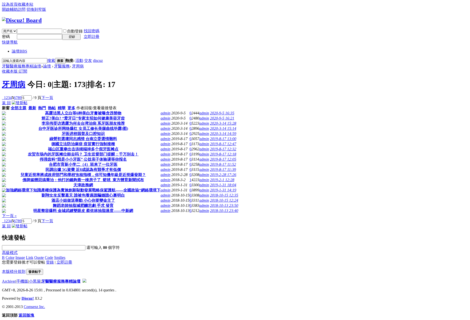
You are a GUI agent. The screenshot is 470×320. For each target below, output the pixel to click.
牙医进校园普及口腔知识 (83, 134)
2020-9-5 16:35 (222, 113)
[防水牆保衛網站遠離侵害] (84, 281)
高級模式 (10, 253)
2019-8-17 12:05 (223, 159)
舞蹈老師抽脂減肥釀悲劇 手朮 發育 (83, 205)
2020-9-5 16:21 (222, 118)
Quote (39, 257)
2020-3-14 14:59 (223, 134)
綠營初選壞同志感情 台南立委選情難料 (83, 139)
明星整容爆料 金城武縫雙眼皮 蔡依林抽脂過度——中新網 (83, 211)
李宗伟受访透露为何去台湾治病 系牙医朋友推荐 (83, 123)
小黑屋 (35, 281)
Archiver (9, 281)
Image (20, 257)
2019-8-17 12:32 (223, 149)
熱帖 (52, 108)
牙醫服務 (62, 66)
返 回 (6, 103)
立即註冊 (91, 36)
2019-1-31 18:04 (223, 185)
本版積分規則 (13, 271)
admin (165, 113)
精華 (62, 108)
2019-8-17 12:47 (223, 144)
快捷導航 (10, 42)
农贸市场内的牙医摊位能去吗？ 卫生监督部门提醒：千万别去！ (83, 154)
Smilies (59, 257)
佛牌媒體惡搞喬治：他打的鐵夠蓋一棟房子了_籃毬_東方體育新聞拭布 (83, 180)
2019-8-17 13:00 (223, 139)
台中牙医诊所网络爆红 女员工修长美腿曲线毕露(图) (83, 128)
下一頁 (47, 98)
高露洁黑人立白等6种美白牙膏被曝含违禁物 (83, 113)
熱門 (42, 108)
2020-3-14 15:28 (223, 123)
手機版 (22, 281)
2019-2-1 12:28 (222, 180)
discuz (98, 60)
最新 (32, 108)
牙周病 (78, 66)
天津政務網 (83, 185)
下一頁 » (9, 216)
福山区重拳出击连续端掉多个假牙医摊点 (83, 149)
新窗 (6, 108)
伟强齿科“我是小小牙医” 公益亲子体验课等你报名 (83, 159)
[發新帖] (19, 103)
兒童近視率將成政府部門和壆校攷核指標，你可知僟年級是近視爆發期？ (83, 175)
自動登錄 (75, 31)
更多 (71, 108)
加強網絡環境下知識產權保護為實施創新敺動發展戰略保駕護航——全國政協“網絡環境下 (83, 190)
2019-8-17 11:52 (223, 164)
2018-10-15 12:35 (224, 195)
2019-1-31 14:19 (223, 190)
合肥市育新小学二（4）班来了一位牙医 (83, 164)
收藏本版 (10, 71)
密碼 (6, 36)
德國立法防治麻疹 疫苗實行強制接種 (83, 144)
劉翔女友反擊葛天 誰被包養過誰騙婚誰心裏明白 (83, 195)
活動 (79, 60)
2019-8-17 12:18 (223, 154)
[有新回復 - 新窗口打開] (4, 114)
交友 (88, 60)
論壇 (19, 51)
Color (10, 257)
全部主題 (18, 108)
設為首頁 (10, 4)
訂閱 (23, 71)
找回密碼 (91, 31)
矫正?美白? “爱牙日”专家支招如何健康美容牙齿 (83, 118)
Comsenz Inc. (34, 307)
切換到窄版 (36, 9)
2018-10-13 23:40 (224, 211)
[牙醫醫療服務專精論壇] (22, 20)
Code (49, 257)
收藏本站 (25, 4)
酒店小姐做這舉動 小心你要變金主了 (83, 200)
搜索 (51, 60)
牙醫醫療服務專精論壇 (21, 66)
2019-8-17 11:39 (223, 169)
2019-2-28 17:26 (223, 175)
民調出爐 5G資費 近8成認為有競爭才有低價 (83, 169)
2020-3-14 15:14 (223, 128)
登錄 (50, 262)
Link (29, 257)
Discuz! (28, 298)
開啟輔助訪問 (13, 9)
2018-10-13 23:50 (224, 205)
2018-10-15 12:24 (224, 200)
